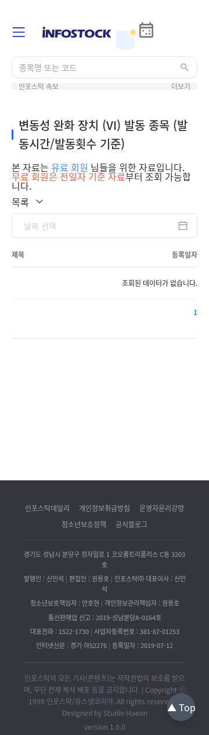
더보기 (180, 86)
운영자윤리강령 (161, 508)
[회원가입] (188, 40)
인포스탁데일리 (47, 508)
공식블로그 (131, 524)
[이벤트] (125, 40)
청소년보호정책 (84, 524)
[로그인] (167, 40)
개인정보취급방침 (104, 508)
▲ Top (181, 707)
